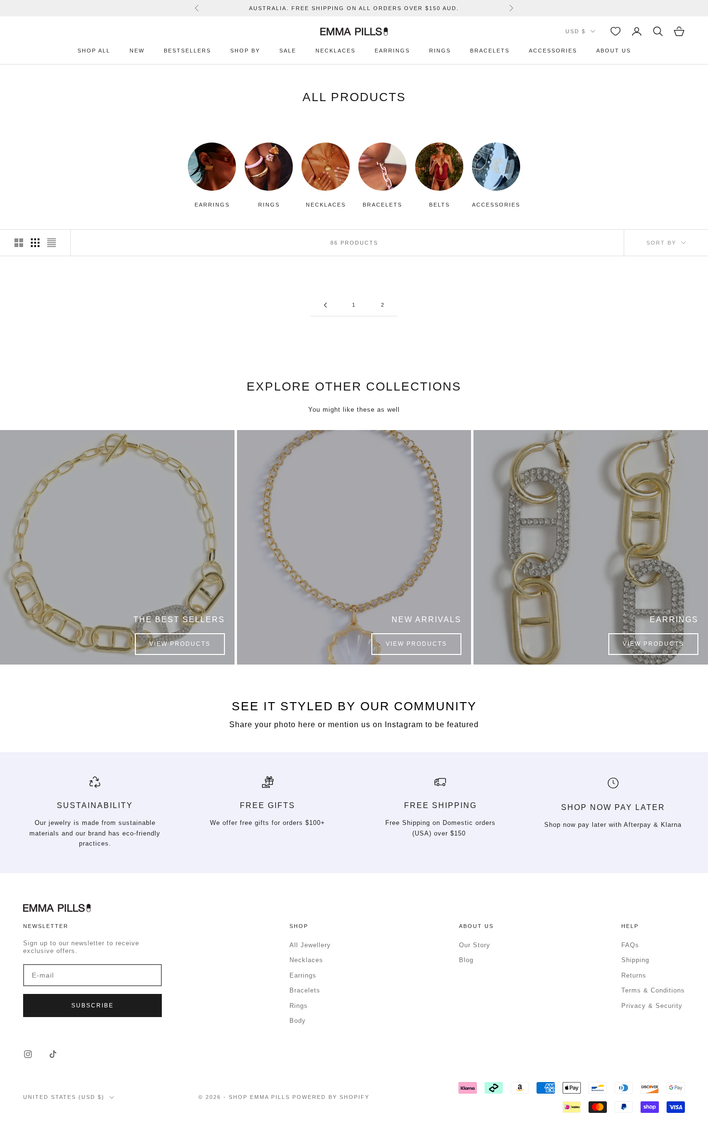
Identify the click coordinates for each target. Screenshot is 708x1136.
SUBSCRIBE (92, 1005)
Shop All (94, 50)
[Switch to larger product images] (18, 243)
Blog (466, 960)
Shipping (635, 960)
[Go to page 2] (325, 305)
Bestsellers (187, 50)
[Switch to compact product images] (51, 243)
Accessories (553, 50)
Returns (633, 975)
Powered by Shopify (330, 1097)
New (137, 50)
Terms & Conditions (653, 990)
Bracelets (490, 50)
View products (179, 643)
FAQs (630, 945)
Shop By (245, 50)
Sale (287, 50)
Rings (440, 50)
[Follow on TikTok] (53, 1054)
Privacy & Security (651, 1005)
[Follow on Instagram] (28, 1054)
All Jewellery (310, 945)
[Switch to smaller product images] (35, 243)
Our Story (474, 945)
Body (297, 1020)
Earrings (392, 50)
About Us (613, 50)
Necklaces (335, 50)
